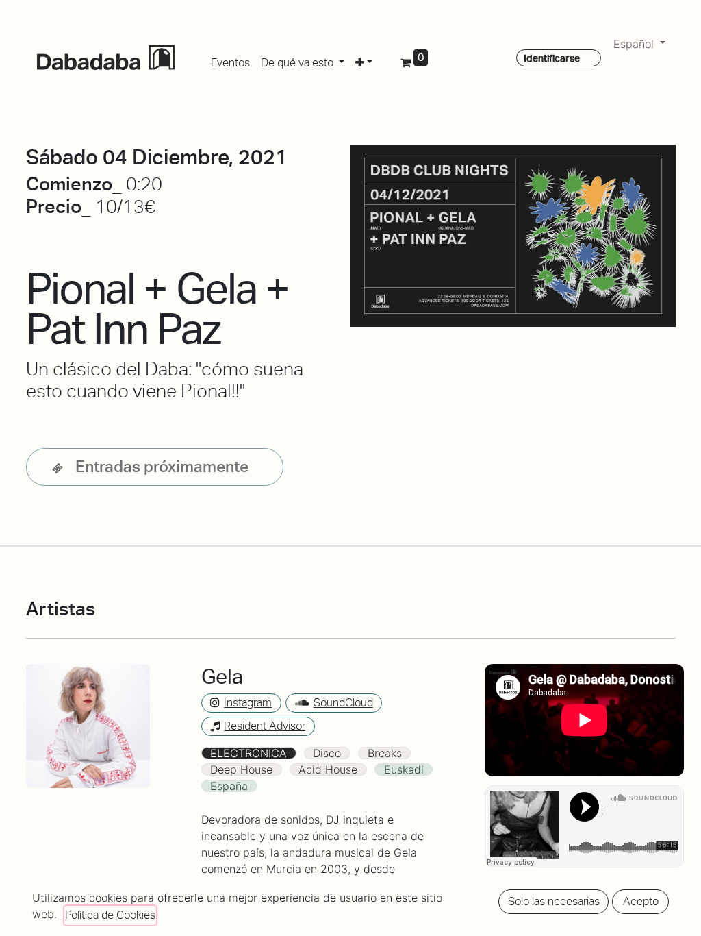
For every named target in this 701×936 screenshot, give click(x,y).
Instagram (248, 702)
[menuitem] (230, 60)
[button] (364, 60)
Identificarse (552, 58)
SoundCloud (343, 702)
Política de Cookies (110, 915)
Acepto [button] (641, 901)
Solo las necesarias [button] (554, 901)
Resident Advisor (264, 725)
